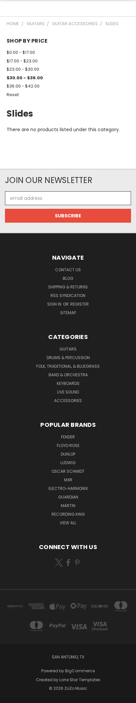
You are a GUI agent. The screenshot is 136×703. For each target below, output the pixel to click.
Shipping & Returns (68, 287)
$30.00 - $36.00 (25, 78)
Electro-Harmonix (68, 488)
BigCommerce (80, 671)
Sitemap (68, 312)
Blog (68, 278)
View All (68, 523)
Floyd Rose (68, 445)
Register (79, 304)
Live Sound (68, 392)
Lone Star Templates (79, 680)
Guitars (68, 349)
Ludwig (68, 462)
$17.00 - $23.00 (22, 61)
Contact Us (68, 270)
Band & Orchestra (68, 375)
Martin (68, 505)
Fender (68, 437)
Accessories (68, 400)
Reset (13, 95)
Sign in (54, 304)
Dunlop (68, 454)
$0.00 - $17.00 (21, 52)
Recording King (68, 514)
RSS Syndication (68, 295)
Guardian (68, 497)
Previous (10, 696)
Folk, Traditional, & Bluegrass (68, 366)
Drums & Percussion (68, 357)
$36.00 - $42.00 (23, 86)
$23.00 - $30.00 (23, 69)
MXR (68, 480)
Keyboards (68, 383)
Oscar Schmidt (68, 471)
